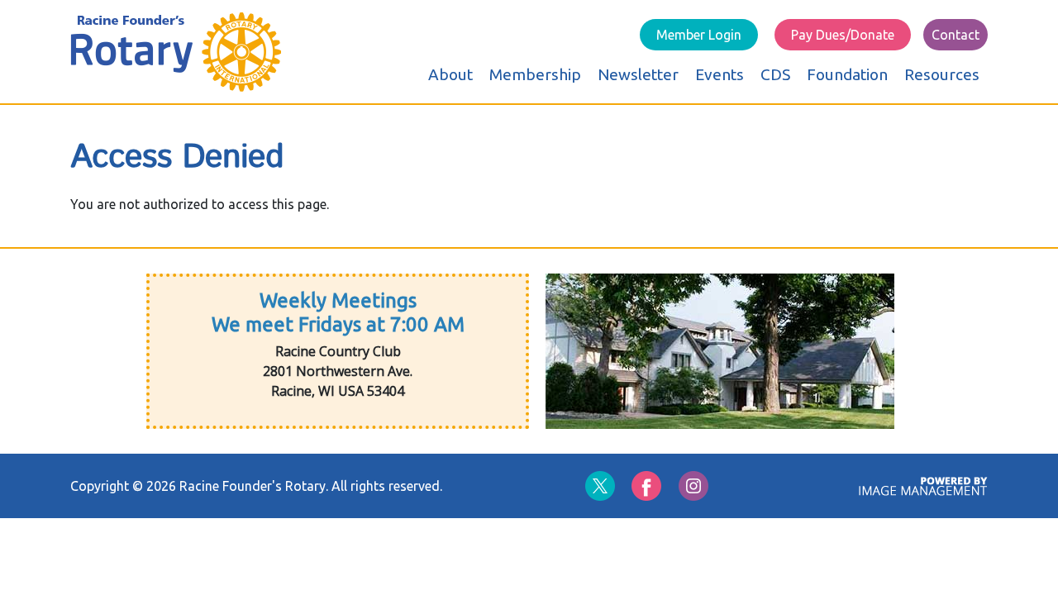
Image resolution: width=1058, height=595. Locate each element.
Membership (535, 74)
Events (719, 74)
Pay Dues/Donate (842, 34)
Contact (955, 34)
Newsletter (638, 74)
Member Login (698, 34)
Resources (941, 74)
